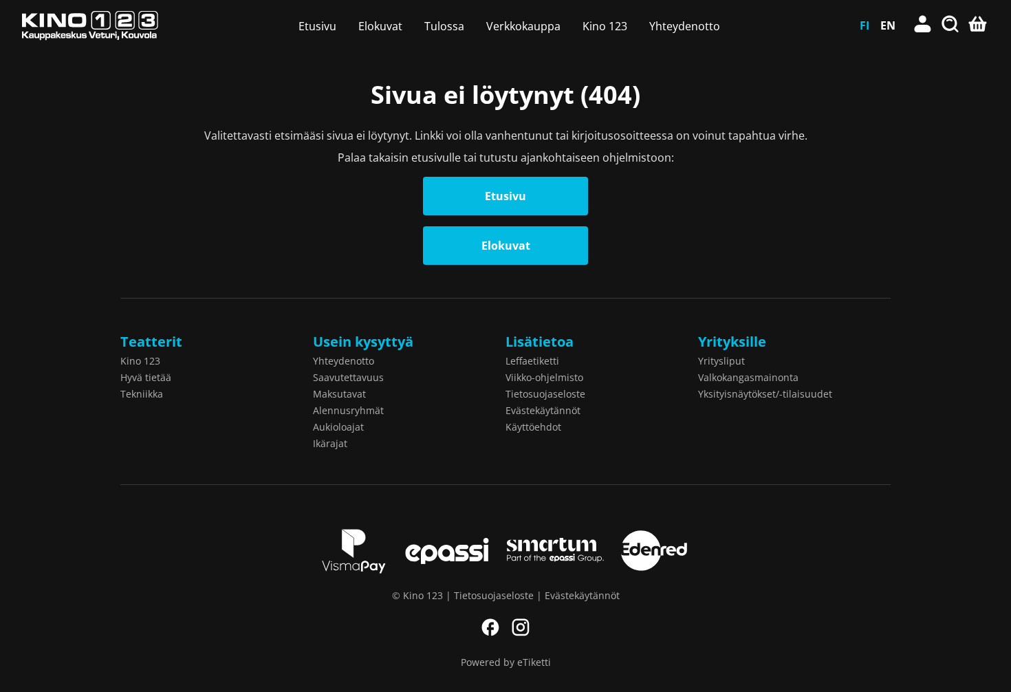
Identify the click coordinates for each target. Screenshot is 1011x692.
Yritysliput (721, 360)
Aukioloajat (338, 426)
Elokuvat (380, 26)
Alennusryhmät (348, 410)
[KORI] (978, 25)
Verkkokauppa (523, 26)
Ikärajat (330, 443)
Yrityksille (732, 341)
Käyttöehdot (533, 426)
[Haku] (950, 25)
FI (864, 25)
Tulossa (444, 26)
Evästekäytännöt (543, 410)
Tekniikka (141, 393)
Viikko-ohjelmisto (544, 377)
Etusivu (317, 26)
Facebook (490, 627)
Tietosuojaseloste (545, 393)
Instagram (521, 627)
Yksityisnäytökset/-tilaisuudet (765, 393)
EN (887, 25)
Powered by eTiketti (506, 662)
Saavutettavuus (348, 377)
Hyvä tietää (145, 377)
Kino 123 (605, 26)
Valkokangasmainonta (748, 377)
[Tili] (923, 25)
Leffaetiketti (532, 360)
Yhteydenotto (684, 26)
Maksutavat (339, 393)
